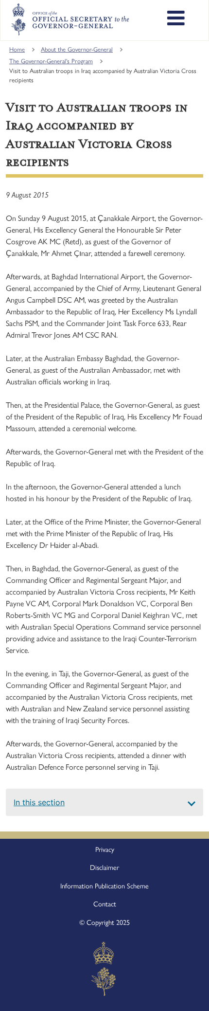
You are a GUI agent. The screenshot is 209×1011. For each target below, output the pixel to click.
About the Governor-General (77, 49)
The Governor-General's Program (51, 61)
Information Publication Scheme (104, 886)
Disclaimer (104, 867)
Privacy (104, 849)
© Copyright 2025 (104, 922)
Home (17, 49)
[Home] (70, 19)
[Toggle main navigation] (176, 19)
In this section (39, 802)
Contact (104, 904)
